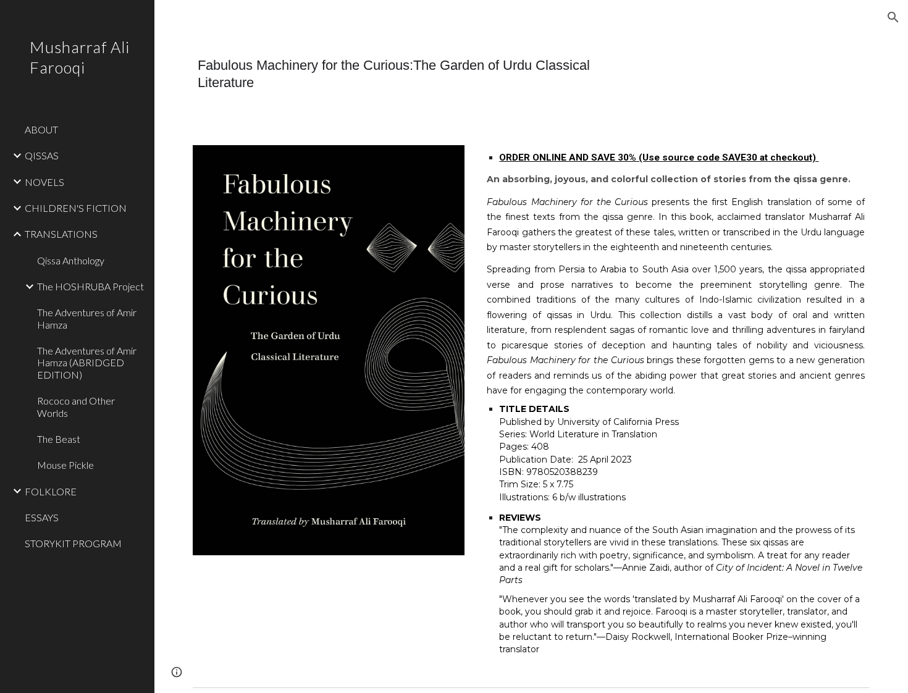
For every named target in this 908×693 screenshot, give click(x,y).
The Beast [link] (58, 439)
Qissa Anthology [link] (70, 260)
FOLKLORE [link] (51, 491)
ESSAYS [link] (42, 517)
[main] (415, 74)
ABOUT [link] (41, 129)
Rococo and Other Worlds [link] (76, 406)
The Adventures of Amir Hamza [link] (87, 318)
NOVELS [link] (44, 182)
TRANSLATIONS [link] (61, 234)
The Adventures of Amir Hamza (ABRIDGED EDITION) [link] (87, 362)
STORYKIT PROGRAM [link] (73, 543)
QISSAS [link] (42, 155)
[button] (893, 17)
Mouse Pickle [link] (65, 465)
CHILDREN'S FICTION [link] (76, 208)
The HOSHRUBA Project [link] (90, 286)
